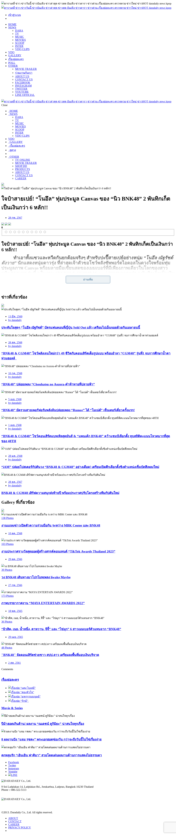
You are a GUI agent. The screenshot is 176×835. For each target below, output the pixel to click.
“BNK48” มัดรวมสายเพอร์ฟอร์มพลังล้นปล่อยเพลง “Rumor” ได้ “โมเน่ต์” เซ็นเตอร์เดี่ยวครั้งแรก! (68, 410)
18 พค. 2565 (15, 611)
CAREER (20, 178)
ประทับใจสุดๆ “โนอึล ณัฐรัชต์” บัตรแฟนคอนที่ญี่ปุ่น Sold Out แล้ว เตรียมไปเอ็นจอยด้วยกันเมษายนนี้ (70, 327)
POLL (11, 62)
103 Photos (7, 544)
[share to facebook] (2, 224)
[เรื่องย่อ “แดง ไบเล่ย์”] (22, 687)
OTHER (13, 65)
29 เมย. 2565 (15, 637)
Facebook (13, 762)
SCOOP (19, 42)
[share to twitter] (6, 224)
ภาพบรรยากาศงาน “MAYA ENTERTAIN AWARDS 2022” (43, 603)
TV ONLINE (22, 159)
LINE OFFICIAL (25, 94)
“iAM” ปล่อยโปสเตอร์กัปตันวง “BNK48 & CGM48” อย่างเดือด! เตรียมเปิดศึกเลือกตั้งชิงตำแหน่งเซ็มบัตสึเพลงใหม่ (80, 467)
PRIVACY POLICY (19, 827)
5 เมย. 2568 (14, 399)
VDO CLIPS (22, 49)
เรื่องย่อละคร (16, 59)
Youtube (12, 771)
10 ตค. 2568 (15, 533)
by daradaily (15, 320)
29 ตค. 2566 (15, 559)
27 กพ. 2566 (15, 585)
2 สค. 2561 (14, 662)
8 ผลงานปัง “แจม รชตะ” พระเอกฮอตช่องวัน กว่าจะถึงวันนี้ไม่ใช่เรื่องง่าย (51, 739)
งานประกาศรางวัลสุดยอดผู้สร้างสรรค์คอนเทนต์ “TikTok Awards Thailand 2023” (58, 551)
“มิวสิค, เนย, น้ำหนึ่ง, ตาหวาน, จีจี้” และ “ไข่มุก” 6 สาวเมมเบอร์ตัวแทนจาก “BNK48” (61, 629)
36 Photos (6, 621)
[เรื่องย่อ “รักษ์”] (18, 700)
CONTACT (14, 821)
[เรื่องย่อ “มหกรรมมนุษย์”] (24, 696)
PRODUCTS (22, 169)
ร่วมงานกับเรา (23, 72)
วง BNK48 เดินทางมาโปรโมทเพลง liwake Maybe (35, 577)
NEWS (12, 27)
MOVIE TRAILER (26, 68)
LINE (14, 775)
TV (17, 33)
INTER (19, 46)
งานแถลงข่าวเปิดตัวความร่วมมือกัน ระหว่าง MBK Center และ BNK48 (50, 525)
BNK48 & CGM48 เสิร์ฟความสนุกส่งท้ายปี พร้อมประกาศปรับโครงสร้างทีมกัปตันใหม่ (60, 493)
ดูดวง (12, 150)
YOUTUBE (22, 91)
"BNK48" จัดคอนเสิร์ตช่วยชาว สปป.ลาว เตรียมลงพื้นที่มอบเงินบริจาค (50, 655)
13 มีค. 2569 (15, 316)
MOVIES (20, 39)
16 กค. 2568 (15, 373)
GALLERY (14, 55)
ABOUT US (22, 76)
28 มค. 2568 (15, 455)
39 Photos (6, 569)
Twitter (12, 765)
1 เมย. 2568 (14, 425)
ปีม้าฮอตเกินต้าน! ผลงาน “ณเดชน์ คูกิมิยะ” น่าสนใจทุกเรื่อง (42, 724)
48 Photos (6, 647)
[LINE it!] (9, 224)
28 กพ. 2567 (15, 217)
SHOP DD (21, 166)
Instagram (13, 768)
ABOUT (13, 818)
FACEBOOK (22, 82)
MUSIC (19, 36)
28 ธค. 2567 (15, 481)
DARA (19, 30)
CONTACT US (24, 79)
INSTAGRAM (23, 85)
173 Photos (7, 595)
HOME (12, 24)
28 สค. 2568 (15, 342)
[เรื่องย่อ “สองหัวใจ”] (21, 692)
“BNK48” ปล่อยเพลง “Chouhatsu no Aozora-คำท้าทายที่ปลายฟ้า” (48, 384)
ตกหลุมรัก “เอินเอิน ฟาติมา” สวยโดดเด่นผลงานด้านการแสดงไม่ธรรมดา (51, 755)
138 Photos (7, 518)
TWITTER (21, 88)
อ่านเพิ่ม (88, 279)
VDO (11, 52)
